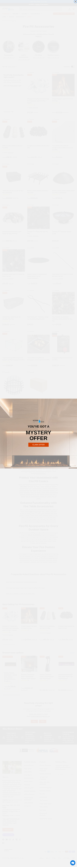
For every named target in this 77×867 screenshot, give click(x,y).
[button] (72, 862)
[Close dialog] (75, 1)
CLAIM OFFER (38, 445)
